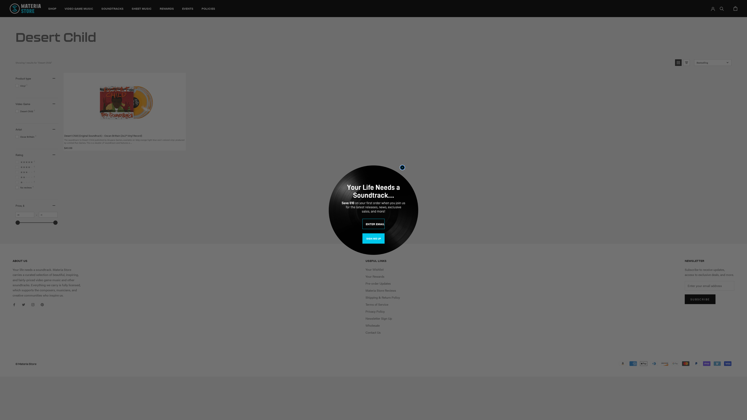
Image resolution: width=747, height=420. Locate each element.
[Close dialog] (402, 167)
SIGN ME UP (373, 238)
